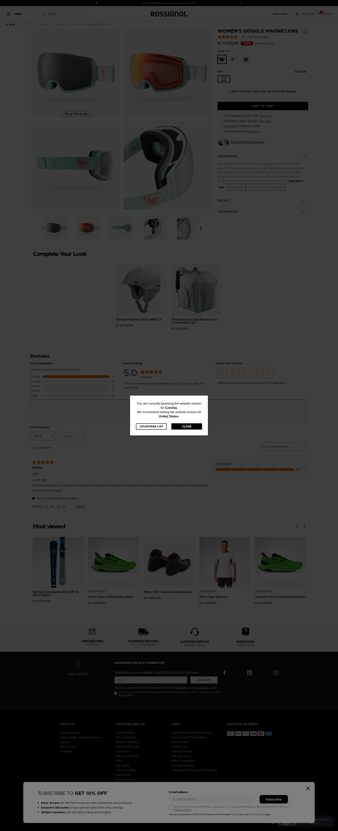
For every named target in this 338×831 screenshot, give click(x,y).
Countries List (151, 426)
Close (186, 426)
